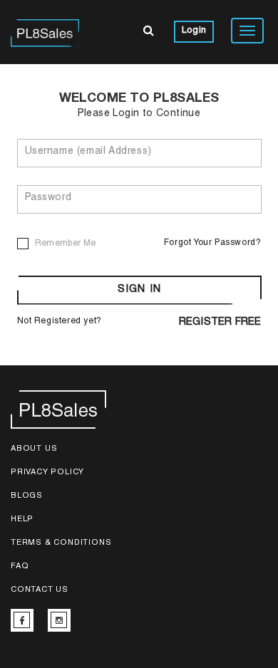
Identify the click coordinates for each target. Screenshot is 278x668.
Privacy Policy (47, 472)
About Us (34, 449)
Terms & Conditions (61, 543)
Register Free (220, 323)
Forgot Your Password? (213, 243)
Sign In (139, 290)
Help (22, 519)
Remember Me (65, 243)
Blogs (27, 496)
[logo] (45, 32)
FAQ (20, 566)
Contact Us (39, 590)
